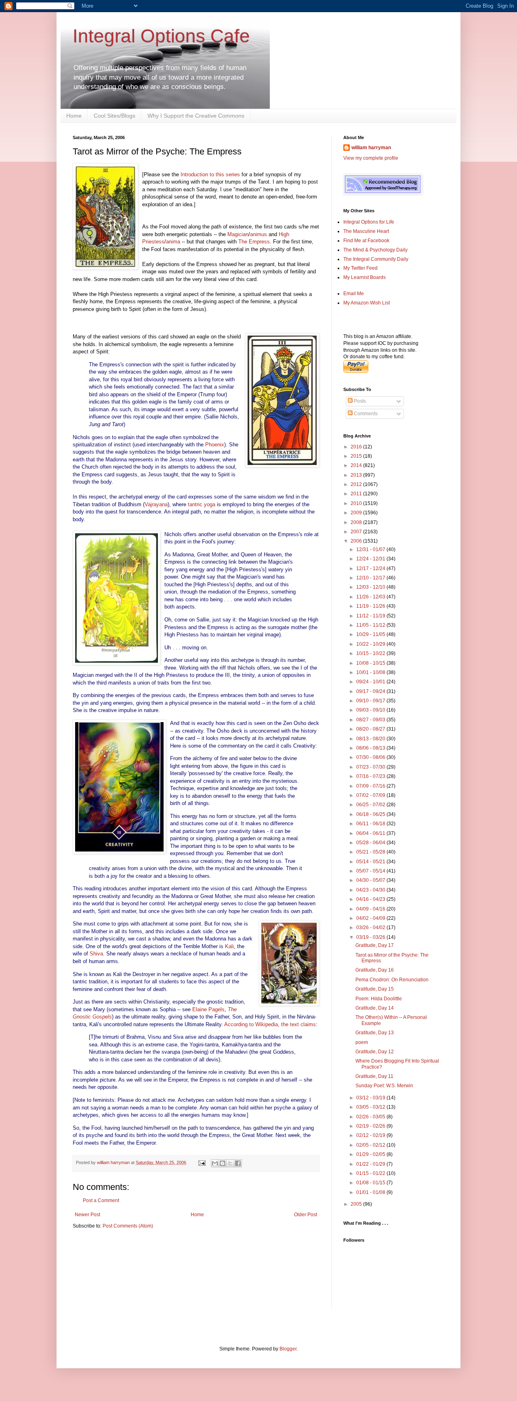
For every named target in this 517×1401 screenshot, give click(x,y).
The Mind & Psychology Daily (375, 250)
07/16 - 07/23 (371, 776)
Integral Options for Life (368, 222)
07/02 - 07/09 (371, 795)
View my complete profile (370, 158)
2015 (357, 456)
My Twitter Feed (360, 268)
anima (173, 242)
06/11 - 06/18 (371, 823)
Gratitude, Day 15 (374, 989)
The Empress (254, 242)
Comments (365, 413)
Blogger (288, 1349)
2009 (357, 513)
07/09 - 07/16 (371, 786)
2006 (357, 541)
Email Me (353, 293)
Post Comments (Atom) (128, 1226)
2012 (357, 484)
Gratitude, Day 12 (374, 1051)
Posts (359, 401)
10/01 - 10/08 (371, 672)
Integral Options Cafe (161, 35)
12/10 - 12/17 (371, 578)
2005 (357, 1204)
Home (74, 115)
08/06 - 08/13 (371, 748)
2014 (357, 465)
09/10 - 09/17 (371, 701)
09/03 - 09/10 (371, 710)
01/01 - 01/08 (371, 1192)
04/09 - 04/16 (371, 909)
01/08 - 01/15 (371, 1182)
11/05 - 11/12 (371, 625)
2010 (357, 503)
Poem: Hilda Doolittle (378, 999)
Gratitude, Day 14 (374, 1008)
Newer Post (87, 1214)
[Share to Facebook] (238, 1163)
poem (361, 1042)
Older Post (305, 1214)
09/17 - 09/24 (371, 691)
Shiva (96, 954)
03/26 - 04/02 (371, 927)
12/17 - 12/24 (371, 568)
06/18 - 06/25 (371, 814)
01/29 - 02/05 (371, 1154)
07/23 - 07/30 (371, 767)
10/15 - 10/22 (371, 653)
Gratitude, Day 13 (374, 1032)
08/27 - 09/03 (371, 720)
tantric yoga (201, 504)
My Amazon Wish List (366, 303)
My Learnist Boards (364, 277)
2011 (357, 494)
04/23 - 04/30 (371, 890)
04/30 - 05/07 (371, 880)
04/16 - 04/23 (371, 899)
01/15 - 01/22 (371, 1173)
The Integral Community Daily (375, 259)
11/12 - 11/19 (371, 616)
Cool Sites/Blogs (114, 115)
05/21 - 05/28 (371, 852)
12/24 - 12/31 (371, 559)
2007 (357, 532)
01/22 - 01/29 (371, 1164)
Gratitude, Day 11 (374, 1076)
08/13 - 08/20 (371, 739)
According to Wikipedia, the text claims (270, 1024)
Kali (229, 946)
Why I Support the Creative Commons (195, 115)
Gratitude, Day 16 (374, 970)
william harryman (114, 1162)
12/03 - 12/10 (371, 587)
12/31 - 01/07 (371, 549)
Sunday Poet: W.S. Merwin (384, 1085)
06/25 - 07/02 (371, 804)
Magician (237, 234)
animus (258, 234)
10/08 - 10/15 (371, 663)
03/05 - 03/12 (371, 1107)
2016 (357, 447)
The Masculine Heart (366, 231)
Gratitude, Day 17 (374, 945)
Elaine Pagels (208, 1009)
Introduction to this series (210, 174)
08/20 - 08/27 (371, 729)
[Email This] (215, 1163)
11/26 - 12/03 (371, 597)
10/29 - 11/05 (371, 634)
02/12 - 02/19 (371, 1135)
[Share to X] (230, 1163)
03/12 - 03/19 (371, 1098)
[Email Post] (201, 1162)
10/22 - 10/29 (371, 644)
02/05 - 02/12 (371, 1145)
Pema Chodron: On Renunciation (392, 980)
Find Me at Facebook (366, 240)
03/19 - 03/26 (371, 937)
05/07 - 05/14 (371, 871)
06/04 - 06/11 (371, 833)
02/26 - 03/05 (371, 1117)
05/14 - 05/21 (371, 861)
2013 (357, 475)
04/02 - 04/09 (371, 918)
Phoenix (214, 445)
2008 (357, 522)
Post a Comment (101, 1200)
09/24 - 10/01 (371, 682)
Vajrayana (156, 504)
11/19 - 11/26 (371, 606)
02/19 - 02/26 (371, 1126)
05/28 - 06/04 (371, 842)
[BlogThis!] (223, 1163)
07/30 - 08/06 (371, 757)
